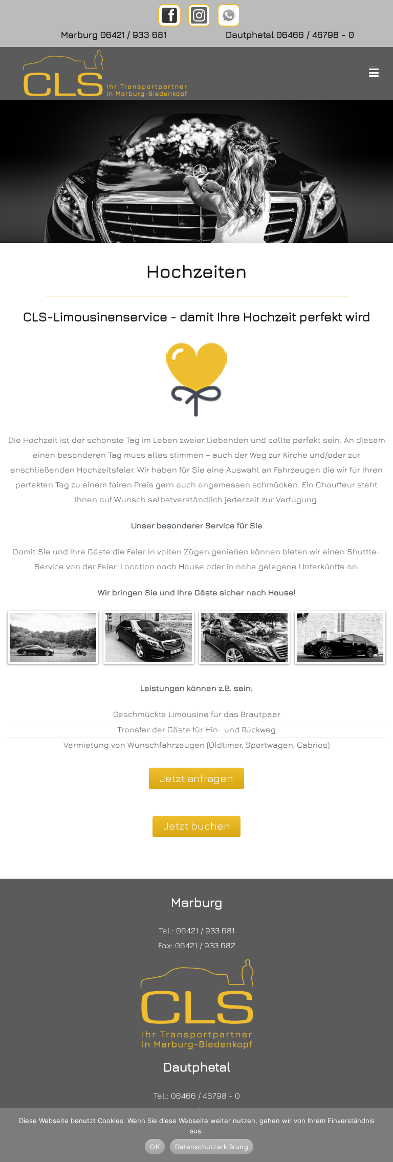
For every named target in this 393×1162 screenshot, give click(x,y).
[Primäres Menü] (374, 73)
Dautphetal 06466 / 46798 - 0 (290, 34)
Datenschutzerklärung (211, 1147)
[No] (380, 1135)
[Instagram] (199, 15)
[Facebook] (169, 15)
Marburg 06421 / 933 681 (113, 34)
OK (155, 1147)
